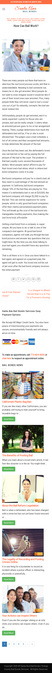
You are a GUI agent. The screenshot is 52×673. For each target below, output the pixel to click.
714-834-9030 (38, 354)
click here (6, 358)
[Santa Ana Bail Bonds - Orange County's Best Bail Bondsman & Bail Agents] (26, 9)
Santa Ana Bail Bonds (22, 20)
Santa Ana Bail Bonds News (33, 21)
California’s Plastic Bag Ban (16, 401)
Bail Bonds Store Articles (18, 19)
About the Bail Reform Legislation (20, 505)
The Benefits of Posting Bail (17, 455)
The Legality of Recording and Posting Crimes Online (23, 560)
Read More (8, 419)
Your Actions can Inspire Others (19, 615)
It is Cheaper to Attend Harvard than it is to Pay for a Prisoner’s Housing (38, 294)
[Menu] (3, 9)
